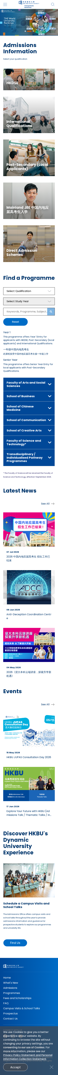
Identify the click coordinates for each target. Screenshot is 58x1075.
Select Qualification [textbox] (19, 291)
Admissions (10, 988)
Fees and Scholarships (17, 998)
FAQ (6, 1003)
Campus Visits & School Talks (21, 1008)
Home (7, 977)
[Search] (53, 4)
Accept (15, 1067)
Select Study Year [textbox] (18, 301)
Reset (15, 322)
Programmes (11, 993)
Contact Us (10, 1018)
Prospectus (10, 1013)
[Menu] (5, 4)
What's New (10, 983)
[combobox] (29, 291)
